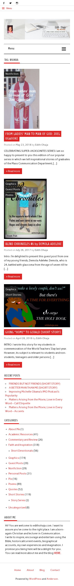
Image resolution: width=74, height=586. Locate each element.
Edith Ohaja (41, 144)
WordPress (35, 578)
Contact (55, 570)
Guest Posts (13, 189)
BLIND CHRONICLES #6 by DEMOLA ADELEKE (33, 244)
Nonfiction (12, 73)
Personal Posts (17, 473)
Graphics (11, 183)
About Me (14, 429)
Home (17, 570)
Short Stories (13, 294)
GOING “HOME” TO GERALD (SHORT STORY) (33, 332)
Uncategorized (17, 507)
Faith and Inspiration (20, 444)
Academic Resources (20, 434)
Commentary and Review (23, 439)
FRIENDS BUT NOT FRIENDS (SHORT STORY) (34, 383)
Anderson (52, 578)
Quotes (13, 489)
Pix (10, 478)
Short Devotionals (22, 450)
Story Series (18, 500)
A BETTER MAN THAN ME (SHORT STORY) (33, 387)
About (30, 570)
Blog (42, 570)
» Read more (13, 171)
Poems (9, 195)
